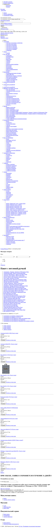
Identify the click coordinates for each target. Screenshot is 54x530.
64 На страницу (7, 328)
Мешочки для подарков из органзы (14, 128)
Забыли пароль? (8, 23)
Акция (5, 51)
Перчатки (8, 231)
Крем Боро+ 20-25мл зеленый (13, 223)
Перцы (7, 185)
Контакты (8, 5)
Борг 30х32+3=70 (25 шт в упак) (8, 354)
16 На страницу (7, 325)
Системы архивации (11, 78)
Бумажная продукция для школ (13, 73)
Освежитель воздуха (11, 96)
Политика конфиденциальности (11, 524)
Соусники (8, 145)
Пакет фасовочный (10, 116)
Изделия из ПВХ (10, 239)
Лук (7, 183)
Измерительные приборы (12, 64)
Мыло (7, 94)
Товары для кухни (10, 241)
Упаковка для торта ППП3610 (13, 150)
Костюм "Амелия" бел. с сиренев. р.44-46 (16, 212)
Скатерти (8, 144)
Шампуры (8, 151)
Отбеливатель (9, 97)
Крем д (8, 225)
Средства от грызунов (11, 46)
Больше (8, 70)
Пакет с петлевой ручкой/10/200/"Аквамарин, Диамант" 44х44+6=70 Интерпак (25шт (26, 112)
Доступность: (4, 336)
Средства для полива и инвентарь (14, 42)
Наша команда (6, 522)
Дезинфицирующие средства (13, 91)
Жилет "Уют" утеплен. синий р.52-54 (15, 209)
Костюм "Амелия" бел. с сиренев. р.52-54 (16, 213)
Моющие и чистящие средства (10, 88)
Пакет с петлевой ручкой (12, 111)
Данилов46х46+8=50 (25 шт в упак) (9, 418)
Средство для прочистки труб (13, 102)
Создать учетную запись (6, 24)
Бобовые (8, 175)
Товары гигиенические (8, 217)
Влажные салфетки (10, 166)
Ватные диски (9, 220)
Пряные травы (9, 187)
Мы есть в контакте (5, 488)
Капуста (8, 178)
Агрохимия (6, 41)
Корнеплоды (9, 179)
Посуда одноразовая (8, 137)
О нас (4, 505)
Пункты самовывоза (8, 3)
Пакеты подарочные (11, 132)
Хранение (8, 244)
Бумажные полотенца (11, 165)
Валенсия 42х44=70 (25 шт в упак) (9, 396)
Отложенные (6, 515)
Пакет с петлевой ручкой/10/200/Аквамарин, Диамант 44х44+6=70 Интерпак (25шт (26, 113)
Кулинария (8, 66)
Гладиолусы (9, 155)
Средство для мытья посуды (13, 99)
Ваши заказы (6, 514)
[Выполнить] (25, 19)
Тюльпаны (8, 161)
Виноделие (9, 59)
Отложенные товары (8, 15)
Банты (7, 121)
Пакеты (5, 106)
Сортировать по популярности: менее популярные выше (17, 318)
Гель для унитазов (10, 89)
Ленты (7, 127)
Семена (5, 172)
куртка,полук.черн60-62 (9, 87)
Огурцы (8, 184)
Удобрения (8, 50)
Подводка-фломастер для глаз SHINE (15, 232)
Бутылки (8, 58)
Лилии (7, 156)
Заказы (5, 12)
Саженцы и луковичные (9, 153)
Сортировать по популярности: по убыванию (14, 319)
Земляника (8, 177)
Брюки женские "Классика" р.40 (14, 206)
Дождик (8, 125)
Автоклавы (9, 55)
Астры (7, 191)
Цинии (8, 198)
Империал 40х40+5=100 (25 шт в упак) (10, 461)
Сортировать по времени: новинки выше (13, 315)
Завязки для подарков (11, 126)
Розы (7, 160)
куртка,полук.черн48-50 (9, 84)
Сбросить (3, 265)
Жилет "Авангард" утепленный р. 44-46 (15, 208)
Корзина (3, 36)
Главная (2, 248)
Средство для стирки (11, 103)
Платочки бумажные (11, 168)
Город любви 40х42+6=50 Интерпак (9, 407)
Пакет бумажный (10, 108)
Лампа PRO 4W (10, 74)
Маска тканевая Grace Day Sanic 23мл (15, 228)
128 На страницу (7, 329)
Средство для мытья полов (12, 98)
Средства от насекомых (11, 48)
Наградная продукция (11, 130)
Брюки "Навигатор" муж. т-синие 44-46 (15, 203)
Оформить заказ (4, 38)
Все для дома (6, 54)
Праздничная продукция (12, 135)
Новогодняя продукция (11, 131)
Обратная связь (7, 507)
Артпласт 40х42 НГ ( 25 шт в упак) (9, 344)
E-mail (2, 21)
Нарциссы (8, 158)
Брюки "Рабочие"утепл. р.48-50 (13, 204)
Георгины (8, 193)
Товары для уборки (10, 242)
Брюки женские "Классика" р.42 (14, 207)
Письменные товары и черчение (14, 75)
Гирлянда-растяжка (10, 123)
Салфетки (5, 163)
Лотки (7, 142)
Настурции (9, 196)
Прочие (8, 159)
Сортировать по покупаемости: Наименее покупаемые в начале (18, 321)
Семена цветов (7, 189)
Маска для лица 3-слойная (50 (13, 227)
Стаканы (8, 146)
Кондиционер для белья (12, 93)
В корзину (3, 340)
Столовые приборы (11, 147)
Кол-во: (2, 337)
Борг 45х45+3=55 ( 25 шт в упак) (8, 386)
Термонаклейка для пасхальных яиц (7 (15, 240)
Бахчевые (8, 174)
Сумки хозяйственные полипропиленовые (16, 118)
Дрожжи (8, 61)
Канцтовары (6, 72)
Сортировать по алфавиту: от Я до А (12, 317)
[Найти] (14, 30)
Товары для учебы (10, 80)
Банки (7, 139)
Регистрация (7, 20)
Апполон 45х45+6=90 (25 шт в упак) (9, 333)
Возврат (8, 6)
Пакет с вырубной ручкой (12, 110)
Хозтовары (6, 235)
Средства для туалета (11, 44)
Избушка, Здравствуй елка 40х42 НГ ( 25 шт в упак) (13, 451)
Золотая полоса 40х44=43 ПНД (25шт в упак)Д (12, 440)
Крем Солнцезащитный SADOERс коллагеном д (18, 226)
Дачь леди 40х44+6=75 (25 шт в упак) (9, 429)
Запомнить (4, 27)
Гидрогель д (9, 122)
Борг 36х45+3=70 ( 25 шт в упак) (8, 375)
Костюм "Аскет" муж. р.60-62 (13, 215)
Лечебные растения (11, 182)
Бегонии (8, 154)
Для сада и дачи (10, 237)
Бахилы (8, 218)
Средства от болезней (11, 45)
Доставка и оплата (7, 1)
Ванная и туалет (10, 236)
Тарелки (8, 149)
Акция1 (8, 53)
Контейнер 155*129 (11, 140)
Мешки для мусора (10, 107)
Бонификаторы (9, 56)
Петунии (8, 197)
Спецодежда (6, 199)
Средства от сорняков (11, 49)
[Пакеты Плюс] (4, 28)
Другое (8, 63)
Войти (2, 20)
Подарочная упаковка (8, 120)
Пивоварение (9, 68)
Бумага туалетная (10, 164)
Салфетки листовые (11, 170)
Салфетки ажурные (10, 169)
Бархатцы (8, 192)
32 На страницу (7, 327)
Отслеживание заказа (6, 19)
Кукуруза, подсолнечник (12, 180)
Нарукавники (9, 230)
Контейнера (9, 141)
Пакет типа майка (10, 115)
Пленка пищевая (10, 117)
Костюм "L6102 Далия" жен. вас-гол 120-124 (17, 211)
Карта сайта (6, 508)
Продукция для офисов (11, 77)
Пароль (2, 23)
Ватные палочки (10, 221)
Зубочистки (9, 222)
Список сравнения (7, 14)
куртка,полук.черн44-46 (9, 82)
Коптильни (9, 65)
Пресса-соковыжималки (12, 69)
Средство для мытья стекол (12, 101)
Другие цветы (9, 194)
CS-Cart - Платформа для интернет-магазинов (29, 526)
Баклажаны (9, 173)
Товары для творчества (11, 79)
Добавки (8, 60)
